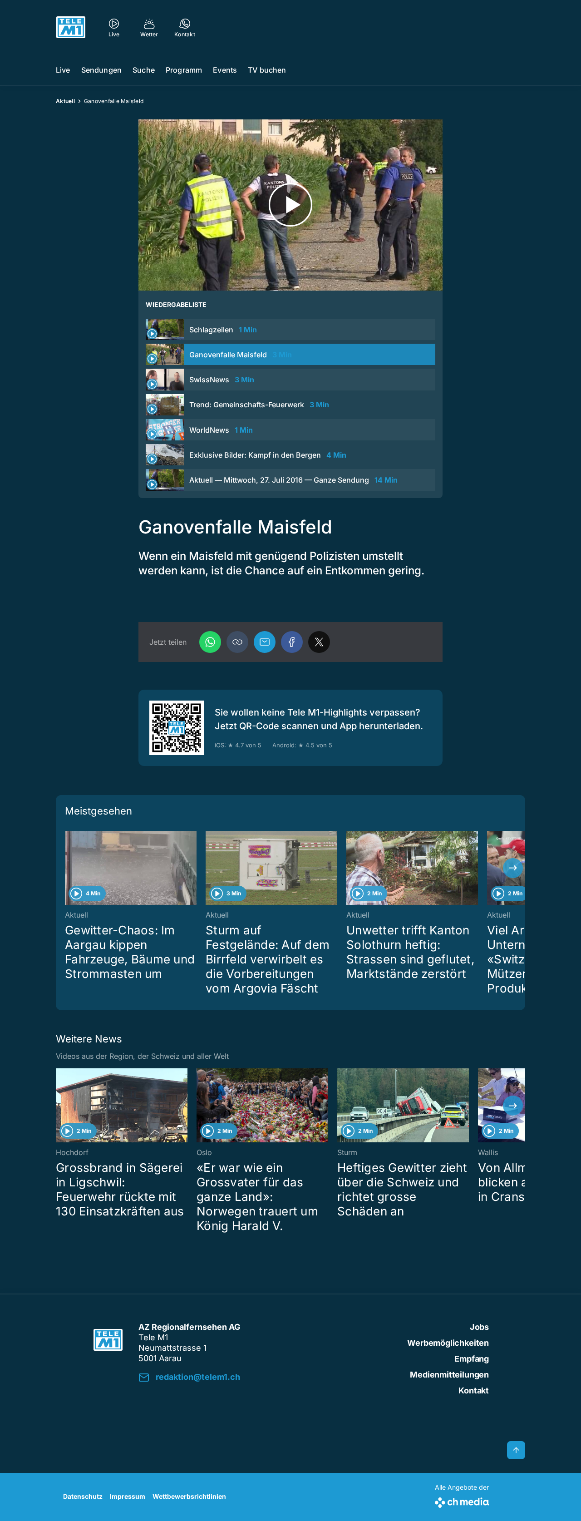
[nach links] (68, 868)
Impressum (127, 1496)
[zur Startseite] (70, 27)
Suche (144, 69)
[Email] (265, 642)
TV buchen (267, 69)
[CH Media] (462, 1501)
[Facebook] (292, 642)
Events (225, 69)
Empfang (471, 1358)
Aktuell (65, 101)
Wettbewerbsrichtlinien (189, 1496)
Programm (184, 69)
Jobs (479, 1327)
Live (63, 69)
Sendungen (101, 69)
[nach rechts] (513, 868)
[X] (319, 642)
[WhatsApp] (210, 642)
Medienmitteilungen (449, 1374)
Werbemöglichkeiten (448, 1343)
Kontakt (473, 1390)
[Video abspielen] (290, 205)
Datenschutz (83, 1496)
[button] (237, 642)
